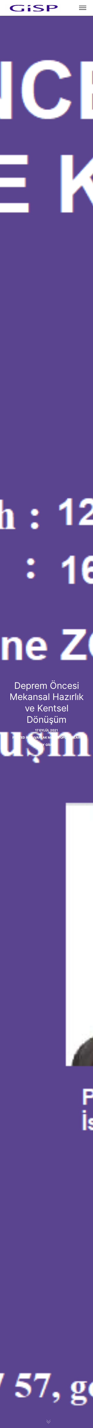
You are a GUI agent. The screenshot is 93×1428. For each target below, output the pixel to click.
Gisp (49, 745)
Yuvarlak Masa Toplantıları (55, 737)
